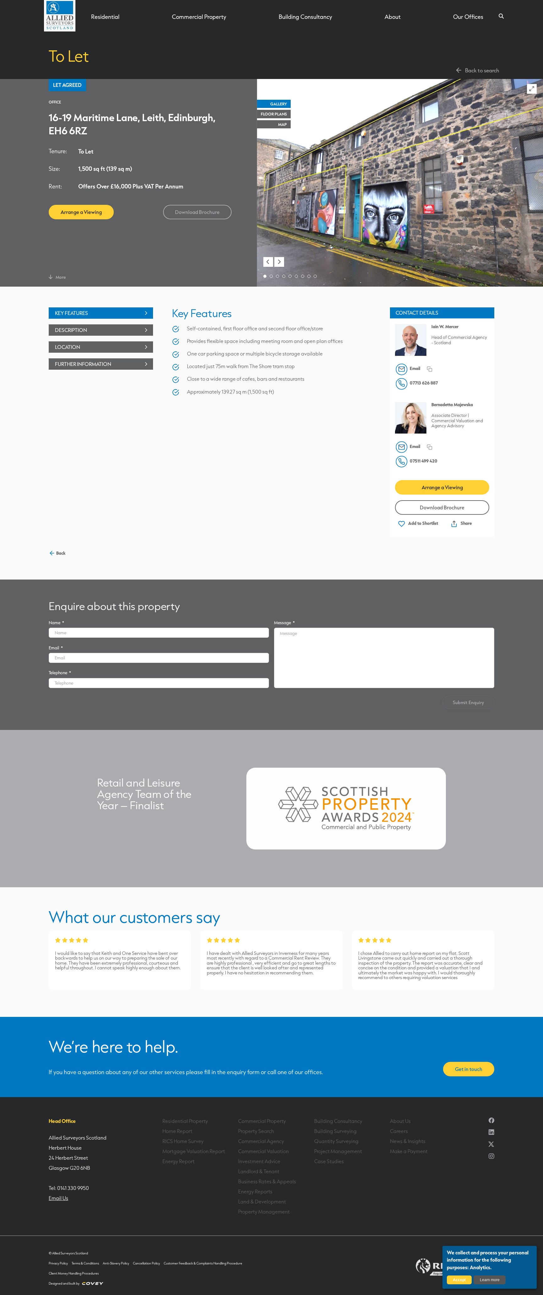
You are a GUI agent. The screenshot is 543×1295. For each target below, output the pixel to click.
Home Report (177, 1131)
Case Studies (329, 1161)
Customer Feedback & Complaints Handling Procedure (203, 1263)
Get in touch (468, 1069)
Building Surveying (335, 1131)
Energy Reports (255, 1191)
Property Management (264, 1211)
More (61, 277)
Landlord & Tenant (258, 1171)
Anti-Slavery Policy (116, 1263)
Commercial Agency (261, 1141)
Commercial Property (199, 16)
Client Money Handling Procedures (74, 1273)
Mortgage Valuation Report (193, 1151)
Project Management (338, 1151)
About (393, 16)
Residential (105, 16)
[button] (268, 262)
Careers (399, 1131)
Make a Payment (409, 1151)
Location (67, 347)
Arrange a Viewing (81, 212)
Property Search (256, 1131)
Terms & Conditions (85, 1263)
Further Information (83, 364)
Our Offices (468, 16)
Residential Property (185, 1121)
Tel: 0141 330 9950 (69, 1188)
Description (71, 330)
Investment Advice (259, 1161)
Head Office (62, 1121)
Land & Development (262, 1201)
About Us (400, 1121)
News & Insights (407, 1141)
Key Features (71, 313)
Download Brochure (197, 212)
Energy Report (178, 1161)
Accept (459, 1280)
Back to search (482, 70)
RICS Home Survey (183, 1141)
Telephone (60, 672)
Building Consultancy (305, 16)
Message (284, 622)
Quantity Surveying (336, 1141)
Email (56, 647)
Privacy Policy (58, 1263)
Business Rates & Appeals (267, 1181)
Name (56, 622)
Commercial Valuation (263, 1151)
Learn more (490, 1280)
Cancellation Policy (146, 1263)
